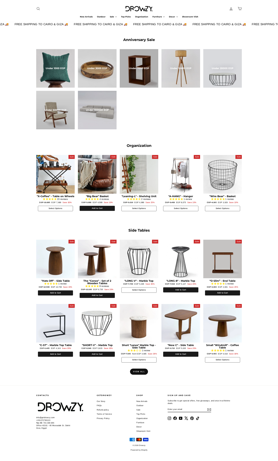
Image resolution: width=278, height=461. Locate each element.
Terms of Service (104, 414)
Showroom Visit (190, 16)
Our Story (101, 401)
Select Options (55, 208)
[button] (50, 199)
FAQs (99, 405)
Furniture (157, 16)
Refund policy (103, 410)
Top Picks (126, 16)
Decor (172, 16)
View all (139, 371)
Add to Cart (97, 208)
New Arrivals (86, 16)
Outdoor (101, 16)
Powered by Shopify (139, 450)
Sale (112, 16)
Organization (141, 16)
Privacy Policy (103, 418)
